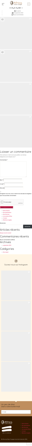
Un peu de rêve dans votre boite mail (10, 406)
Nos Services (6, 214)
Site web (2, 188)
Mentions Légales (7, 220)
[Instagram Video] (16, 98)
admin (19, 11)
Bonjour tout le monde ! (5, 233)
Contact (5, 218)
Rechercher (3, 223)
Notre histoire (6, 210)
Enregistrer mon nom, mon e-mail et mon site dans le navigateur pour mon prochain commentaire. (15, 194)
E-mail (2, 184)
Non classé (5, 252)
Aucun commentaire (18, 14)
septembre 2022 (7, 245)
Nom (1, 180)
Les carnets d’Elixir (7, 216)
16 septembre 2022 (18, 12)
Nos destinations (7, 212)
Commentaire (4, 160)
